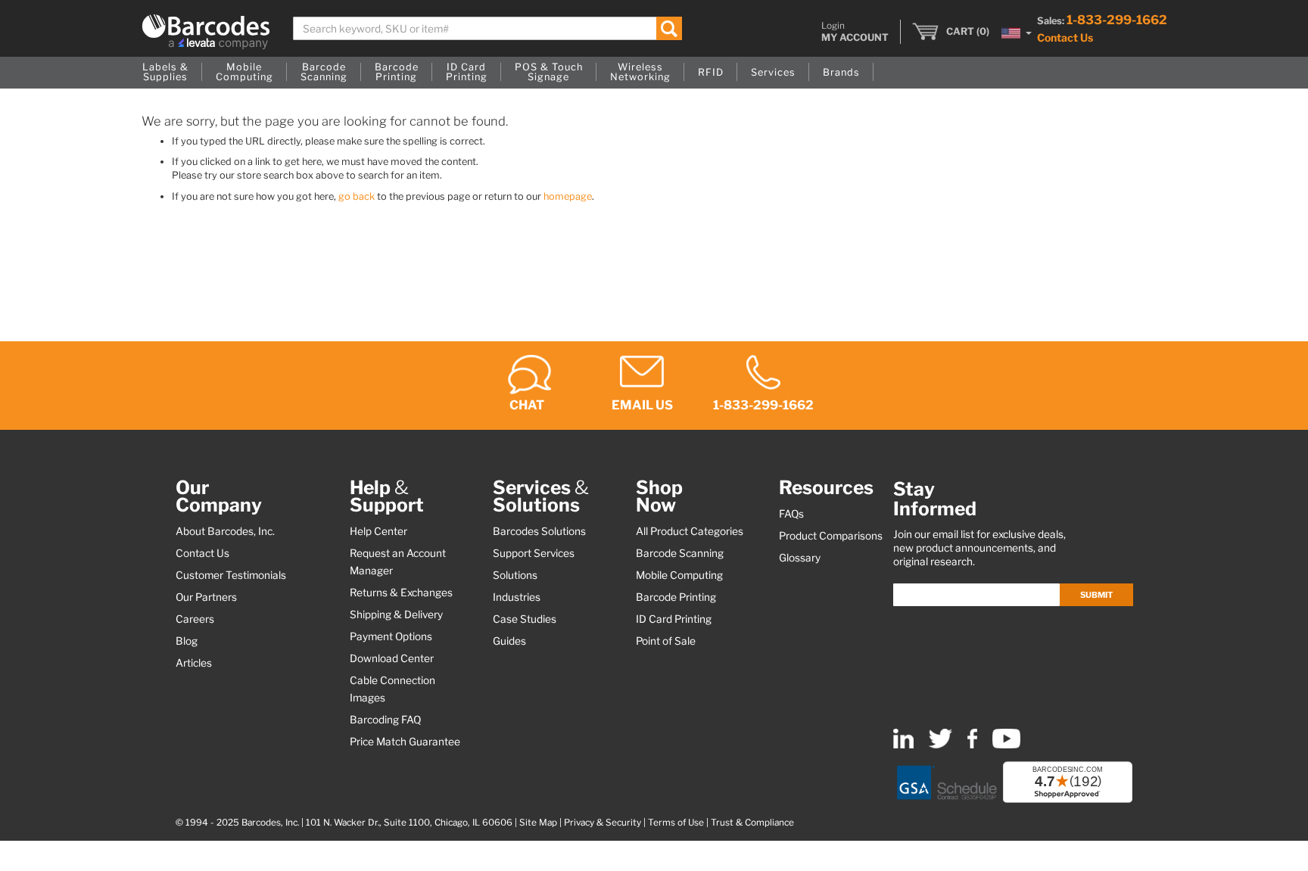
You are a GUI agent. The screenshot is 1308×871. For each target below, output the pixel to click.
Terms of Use (676, 822)
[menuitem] (165, 72)
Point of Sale (666, 641)
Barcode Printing (676, 597)
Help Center (378, 531)
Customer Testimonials (231, 575)
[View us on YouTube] (1006, 745)
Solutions (515, 575)
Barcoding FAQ (385, 720)
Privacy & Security (602, 822)
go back (356, 196)
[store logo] (206, 32)
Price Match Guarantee (405, 742)
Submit (1096, 594)
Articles (194, 663)
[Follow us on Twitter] (940, 745)
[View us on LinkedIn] (903, 745)
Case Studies (524, 619)
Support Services (534, 553)
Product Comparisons (831, 536)
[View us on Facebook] (972, 745)
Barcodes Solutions (539, 531)
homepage (567, 196)
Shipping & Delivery (396, 614)
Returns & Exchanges (401, 592)
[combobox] (488, 28)
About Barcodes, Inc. (225, 531)
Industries (516, 597)
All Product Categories (689, 531)
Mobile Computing (679, 575)
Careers (195, 619)
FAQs (791, 514)
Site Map (538, 822)
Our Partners (206, 597)
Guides (509, 641)
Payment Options (391, 636)
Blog (187, 641)
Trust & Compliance (752, 822)
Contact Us (1065, 37)
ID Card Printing (674, 619)
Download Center (392, 658)
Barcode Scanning (680, 553)
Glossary (800, 558)
